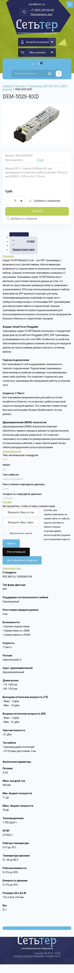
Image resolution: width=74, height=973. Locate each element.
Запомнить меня (20, 533)
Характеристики (23, 249)
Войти (11, 543)
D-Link (40, 160)
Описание (8, 256)
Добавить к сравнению (47, 200)
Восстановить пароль (22, 560)
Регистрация (16, 551)
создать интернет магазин (29, 956)
